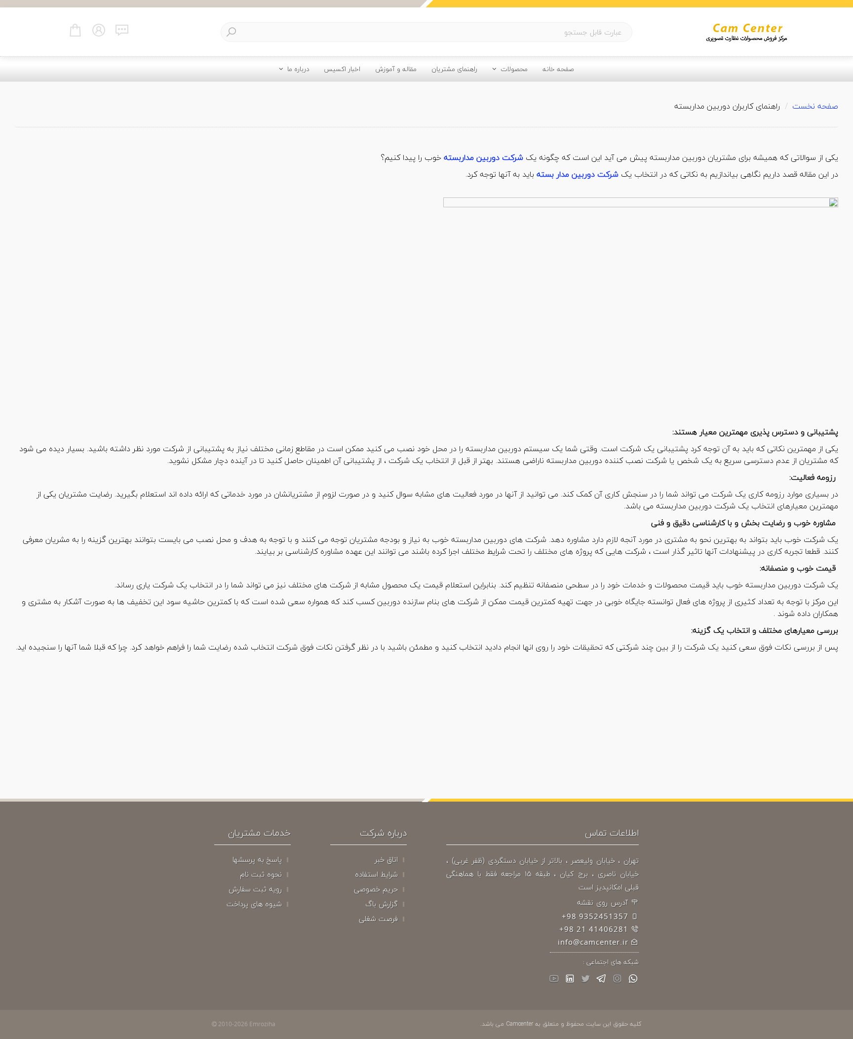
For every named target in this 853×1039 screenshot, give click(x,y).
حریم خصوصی (376, 889)
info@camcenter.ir (594, 942)
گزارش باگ (381, 904)
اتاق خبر (386, 859)
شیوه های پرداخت (254, 904)
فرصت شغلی (378, 919)
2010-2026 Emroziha (246, 1024)
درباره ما (296, 69)
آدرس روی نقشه (604, 902)
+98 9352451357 (596, 917)
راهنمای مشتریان (454, 69)
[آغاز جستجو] (231, 32)
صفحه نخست (815, 106)
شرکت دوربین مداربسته (483, 157)
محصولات (512, 69)
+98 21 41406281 (595, 929)
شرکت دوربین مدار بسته (578, 174)
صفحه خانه (558, 69)
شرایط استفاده (376, 874)
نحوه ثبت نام (261, 874)
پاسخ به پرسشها (257, 859)
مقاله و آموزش (396, 69)
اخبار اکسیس (342, 69)
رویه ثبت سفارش (255, 889)
